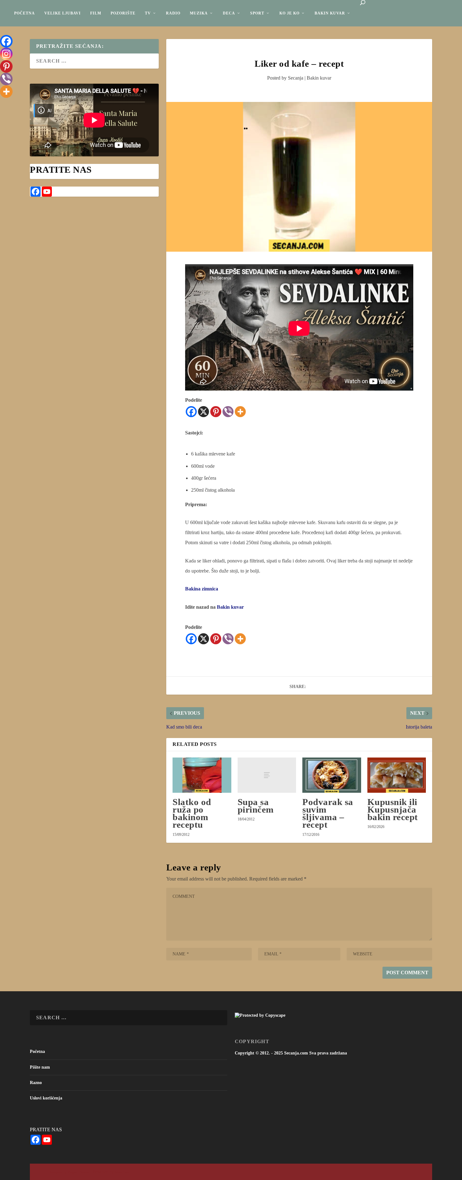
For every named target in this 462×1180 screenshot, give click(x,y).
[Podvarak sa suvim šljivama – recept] (331, 775)
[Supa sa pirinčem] (267, 775)
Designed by (59, 1172)
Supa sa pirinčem (256, 805)
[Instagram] (6, 54)
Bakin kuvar (330, 13)
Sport (257, 13)
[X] (203, 411)
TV (148, 13)
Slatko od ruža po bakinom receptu (192, 813)
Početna (24, 13)
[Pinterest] (215, 411)
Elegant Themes (78, 1172)
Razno (36, 1082)
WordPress (122, 1172)
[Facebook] (191, 411)
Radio (173, 13)
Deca (229, 13)
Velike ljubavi (62, 13)
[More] (240, 411)
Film (95, 13)
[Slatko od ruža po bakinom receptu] (202, 775)
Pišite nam (40, 1067)
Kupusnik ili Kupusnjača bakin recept (392, 809)
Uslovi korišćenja (46, 1098)
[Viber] (228, 411)
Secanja (295, 78)
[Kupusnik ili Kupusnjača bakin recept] (396, 775)
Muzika (199, 13)
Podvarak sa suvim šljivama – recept (327, 813)
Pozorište (123, 13)
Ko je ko (289, 13)
